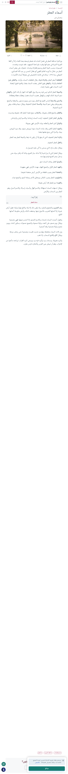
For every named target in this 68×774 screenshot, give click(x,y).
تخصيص (37, 762)
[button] (26, 55)
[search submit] (12, 2)
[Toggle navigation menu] (61, 2)
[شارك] (3, 764)
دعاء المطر (34, 202)
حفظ (57, 55)
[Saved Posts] (2, 2)
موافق (47, 768)
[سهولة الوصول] (5, 2)
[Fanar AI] (3, 769)
